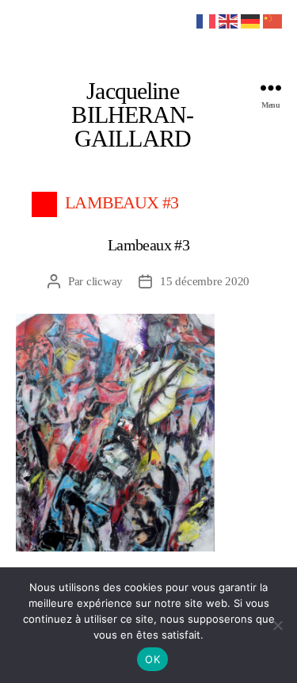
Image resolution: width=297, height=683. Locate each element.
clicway (104, 281)
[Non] (277, 625)
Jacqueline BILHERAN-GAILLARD (132, 115)
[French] (206, 20)
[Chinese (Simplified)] (273, 20)
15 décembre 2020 (204, 281)
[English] (229, 20)
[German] (251, 20)
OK (152, 659)
